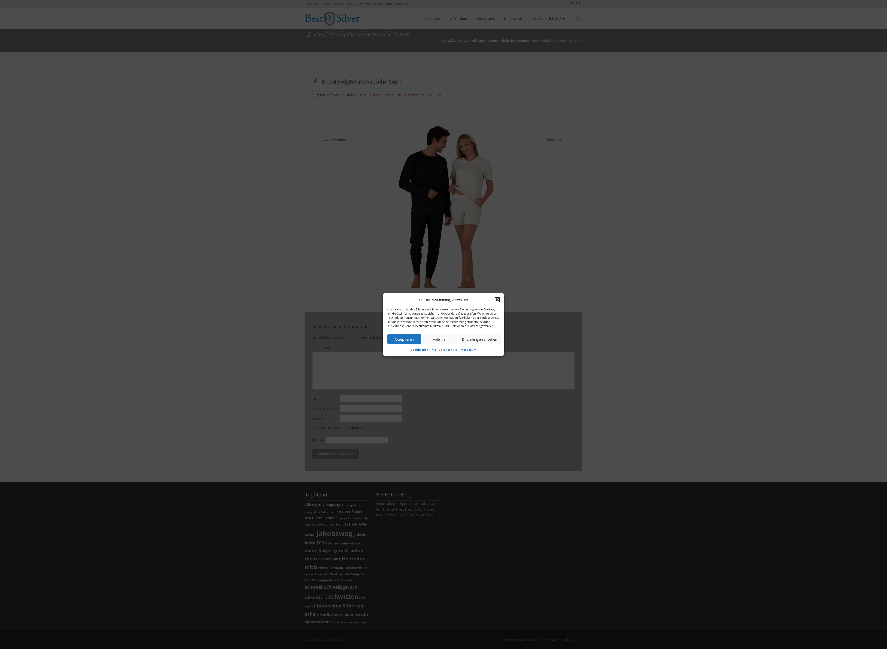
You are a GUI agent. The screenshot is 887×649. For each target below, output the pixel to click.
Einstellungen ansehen (479, 339)
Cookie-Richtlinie (423, 350)
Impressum (468, 350)
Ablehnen (440, 339)
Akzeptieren (404, 339)
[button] (497, 299)
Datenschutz (447, 350)
